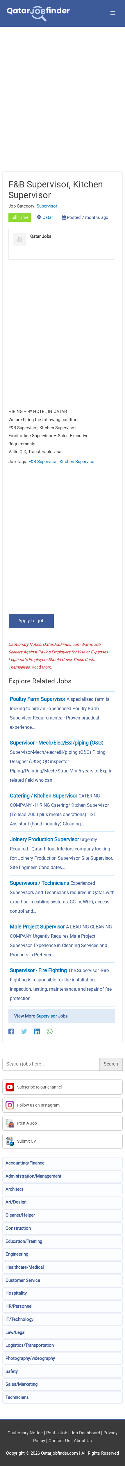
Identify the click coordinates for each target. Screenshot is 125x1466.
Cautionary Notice (25, 1432)
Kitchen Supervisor (78, 461)
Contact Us (59, 1440)
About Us (83, 1440)
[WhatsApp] (50, 1031)
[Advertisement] (62, 106)
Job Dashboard (85, 1432)
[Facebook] (11, 1031)
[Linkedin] (37, 1031)
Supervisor (47, 206)
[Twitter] (24, 1031)
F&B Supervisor (43, 461)
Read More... (43, 667)
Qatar (47, 217)
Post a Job (56, 1432)
